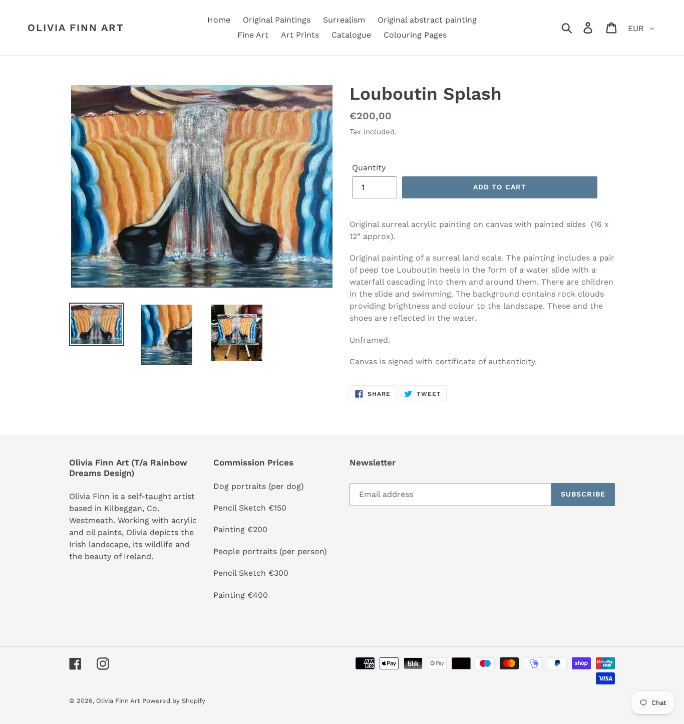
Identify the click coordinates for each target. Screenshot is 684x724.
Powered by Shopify (173, 700)
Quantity (369, 167)
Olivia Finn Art (76, 28)
